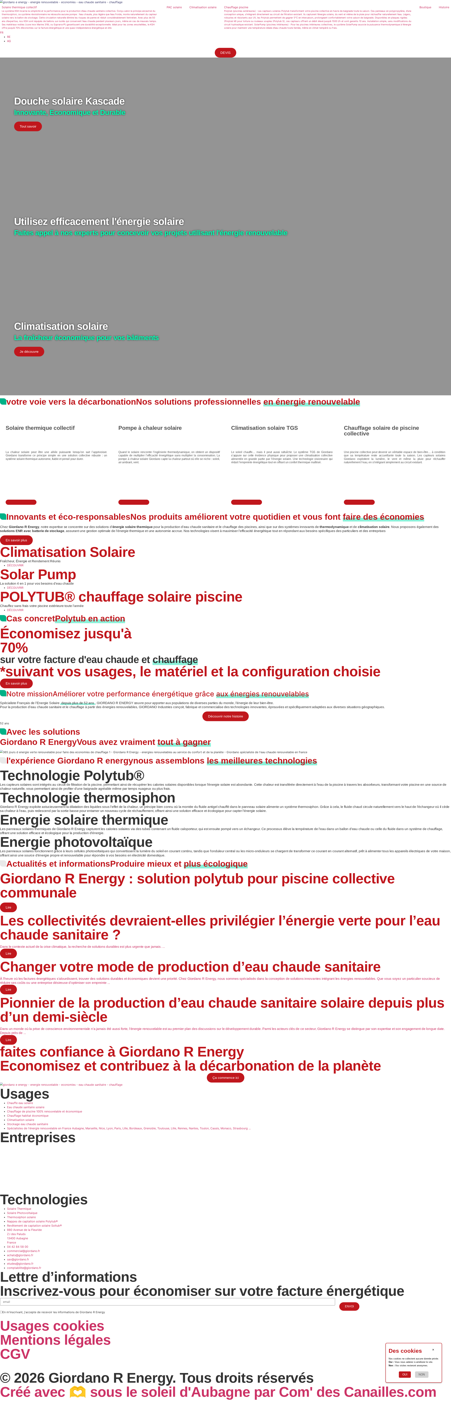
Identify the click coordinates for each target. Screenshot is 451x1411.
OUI (404, 1374)
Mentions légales (55, 1340)
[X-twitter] (52, 1365)
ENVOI (349, 1306)
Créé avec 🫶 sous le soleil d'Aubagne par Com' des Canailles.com (218, 1392)
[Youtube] (43, 1365)
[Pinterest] (33, 1365)
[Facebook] (4, 1365)
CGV (15, 1354)
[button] (82, 17)
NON (422, 1374)
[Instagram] (14, 1365)
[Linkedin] (23, 1365)
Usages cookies (52, 1326)
